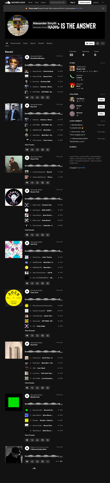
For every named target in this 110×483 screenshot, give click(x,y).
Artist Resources (81, 159)
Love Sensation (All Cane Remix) (53, 378)
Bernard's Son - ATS (50, 410)
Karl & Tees (36, 257)
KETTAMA (36, 92)
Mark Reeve (37, 430)
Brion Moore (37, 415)
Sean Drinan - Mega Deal (51, 215)
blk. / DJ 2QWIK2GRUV (40, 278)
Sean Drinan (37, 215)
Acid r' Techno (47, 257)
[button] (103, 2)
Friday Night (41, 326)
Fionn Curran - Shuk (50, 140)
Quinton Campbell (39, 311)
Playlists (41, 43)
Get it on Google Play (90, 151)
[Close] (103, 8)
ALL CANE (36, 378)
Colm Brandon (37, 316)
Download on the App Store (76, 151)
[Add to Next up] (48, 97)
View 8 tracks (29, 230)
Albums (33, 43)
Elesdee (35, 420)
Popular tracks (16, 43)
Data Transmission (39, 272)
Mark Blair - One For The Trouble (53, 135)
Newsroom (91, 159)
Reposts (49, 43)
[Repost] (32, 97)
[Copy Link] (42, 97)
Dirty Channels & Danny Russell (43, 305)
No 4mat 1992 (45, 81)
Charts (72, 161)
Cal (34, 326)
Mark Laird (36, 205)
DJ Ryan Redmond (39, 172)
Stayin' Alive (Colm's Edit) (53, 316)
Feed (36, 2)
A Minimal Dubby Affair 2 (80, 138)
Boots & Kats (37, 71)
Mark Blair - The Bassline (50, 363)
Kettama (36, 87)
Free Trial (79, 8)
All (7, 43)
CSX (34, 368)
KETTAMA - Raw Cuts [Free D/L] (52, 92)
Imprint (72, 159)
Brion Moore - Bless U (50, 415)
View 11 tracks (30, 435)
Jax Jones (36, 373)
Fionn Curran (37, 140)
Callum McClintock (39, 177)
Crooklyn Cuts (47, 205)
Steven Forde (37, 76)
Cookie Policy (84, 156)
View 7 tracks (29, 145)
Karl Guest (36, 210)
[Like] (27, 97)
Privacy (76, 156)
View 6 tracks (29, 383)
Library (43, 2)
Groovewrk (36, 321)
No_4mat (36, 81)
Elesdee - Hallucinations (48, 420)
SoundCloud (15, 2)
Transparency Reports (82, 161)
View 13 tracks (30, 330)
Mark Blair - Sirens (50, 262)
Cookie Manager (95, 156)
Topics (98, 159)
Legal (71, 156)
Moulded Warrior (77, 125)
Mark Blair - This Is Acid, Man (53, 267)
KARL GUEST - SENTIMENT (51, 210)
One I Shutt (41, 368)
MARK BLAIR (37, 130)
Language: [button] (77, 167)
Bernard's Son (37, 410)
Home (30, 2)
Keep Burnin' (46, 220)
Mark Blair (36, 135)
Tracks (25, 43)
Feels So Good (48, 71)
